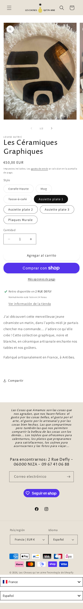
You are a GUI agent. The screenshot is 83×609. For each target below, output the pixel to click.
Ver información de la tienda (30, 304)
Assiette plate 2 (20, 209)
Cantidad (9, 230)
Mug (46, 189)
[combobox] (41, 581)
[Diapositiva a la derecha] (52, 128)
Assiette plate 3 (57, 209)
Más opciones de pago (41, 279)
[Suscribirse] (68, 476)
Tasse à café (20, 200)
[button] (9, 8)
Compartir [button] (15, 380)
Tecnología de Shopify (60, 572)
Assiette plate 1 (51, 199)
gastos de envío (39, 168)
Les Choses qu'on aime (32, 572)
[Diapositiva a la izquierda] (31, 128)
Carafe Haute (21, 189)
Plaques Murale (20, 220)
